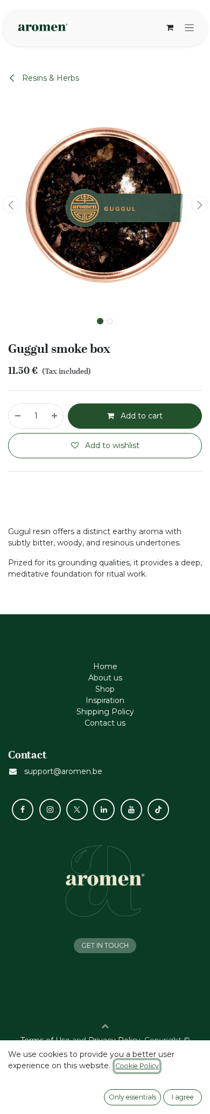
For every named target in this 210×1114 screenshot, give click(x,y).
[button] (10, 204)
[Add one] (55, 416)
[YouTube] (131, 809)
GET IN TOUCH (105, 945)
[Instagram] (50, 809)
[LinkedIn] (104, 809)
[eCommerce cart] (169, 27)
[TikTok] (158, 809)
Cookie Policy (137, 1066)
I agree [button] (183, 1097)
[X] (77, 809)
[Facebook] (22, 809)
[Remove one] (17, 416)
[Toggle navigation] (189, 27)
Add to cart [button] (140, 416)
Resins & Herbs (49, 78)
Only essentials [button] (132, 1097)
